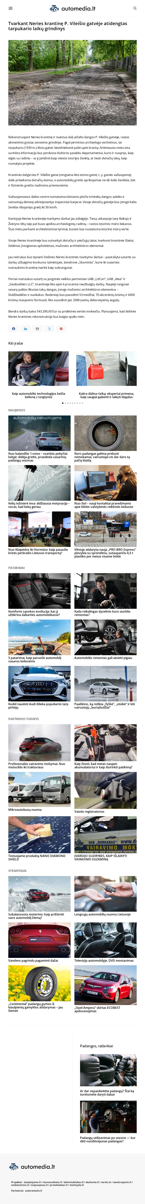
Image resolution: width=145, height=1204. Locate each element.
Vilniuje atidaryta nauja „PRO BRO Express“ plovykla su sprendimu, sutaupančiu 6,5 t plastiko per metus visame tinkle (105, 552)
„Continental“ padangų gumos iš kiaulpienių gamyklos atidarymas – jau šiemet (35, 1007)
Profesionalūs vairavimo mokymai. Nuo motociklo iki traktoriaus (36, 765)
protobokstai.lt (59, 1185)
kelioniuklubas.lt (74, 1182)
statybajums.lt (32, 1182)
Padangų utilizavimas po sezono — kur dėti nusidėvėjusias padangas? (108, 1139)
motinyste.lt (77, 1185)
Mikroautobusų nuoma (25, 810)
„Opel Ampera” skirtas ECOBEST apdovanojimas (97, 1009)
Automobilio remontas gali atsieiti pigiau (103, 658)
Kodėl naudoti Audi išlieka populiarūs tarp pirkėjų (38, 706)
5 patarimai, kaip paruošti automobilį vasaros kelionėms (34, 659)
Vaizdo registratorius (89, 811)
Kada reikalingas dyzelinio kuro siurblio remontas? (102, 613)
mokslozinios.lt (20, 1185)
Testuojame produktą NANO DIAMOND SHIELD (37, 857)
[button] (63, 403)
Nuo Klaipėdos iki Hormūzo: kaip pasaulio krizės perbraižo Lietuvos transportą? (38, 551)
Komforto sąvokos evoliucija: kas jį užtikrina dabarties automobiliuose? (34, 613)
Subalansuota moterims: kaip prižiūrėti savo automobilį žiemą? (36, 916)
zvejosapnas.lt (39, 1185)
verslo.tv (106, 1182)
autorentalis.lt (33, 1190)
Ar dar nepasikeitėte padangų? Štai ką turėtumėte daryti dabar (107, 1092)
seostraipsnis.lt (122, 1182)
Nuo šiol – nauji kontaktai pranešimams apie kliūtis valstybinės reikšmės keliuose (103, 505)
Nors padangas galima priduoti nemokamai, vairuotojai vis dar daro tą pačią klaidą (102, 457)
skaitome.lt (92, 1182)
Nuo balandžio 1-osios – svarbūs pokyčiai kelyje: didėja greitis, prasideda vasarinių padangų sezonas (37, 457)
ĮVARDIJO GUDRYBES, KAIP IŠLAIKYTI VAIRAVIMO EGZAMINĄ (100, 857)
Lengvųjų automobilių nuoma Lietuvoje (102, 914)
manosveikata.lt (52, 1182)
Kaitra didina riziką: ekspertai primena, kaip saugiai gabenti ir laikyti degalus (106, 395)
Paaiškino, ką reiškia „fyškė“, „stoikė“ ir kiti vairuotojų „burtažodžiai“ (104, 706)
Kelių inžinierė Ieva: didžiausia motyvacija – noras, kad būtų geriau (39, 505)
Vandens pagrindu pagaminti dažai (33, 960)
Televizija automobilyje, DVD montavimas (104, 960)
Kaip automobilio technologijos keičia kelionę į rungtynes (38, 395)
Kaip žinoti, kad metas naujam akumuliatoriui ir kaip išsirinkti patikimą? (103, 765)
